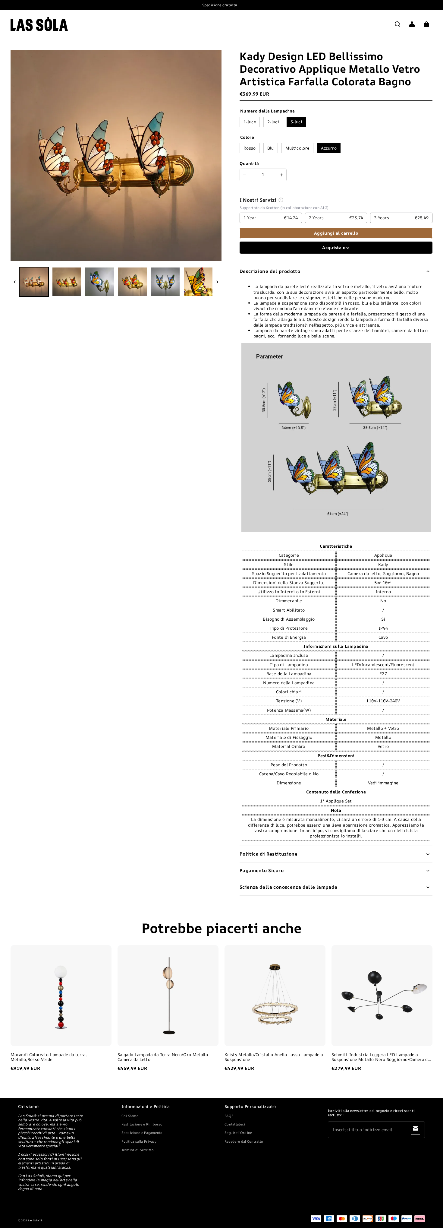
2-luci (273, 122)
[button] (397, 24)
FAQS (229, 1115)
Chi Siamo (130, 1115)
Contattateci (235, 1124)
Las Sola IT (35, 1220)
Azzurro (329, 148)
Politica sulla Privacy (139, 1141)
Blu (270, 148)
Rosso (249, 148)
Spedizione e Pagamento (142, 1132)
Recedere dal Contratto (244, 1141)
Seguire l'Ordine (238, 1132)
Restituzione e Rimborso (141, 1124)
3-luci (296, 122)
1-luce (249, 122)
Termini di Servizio (137, 1149)
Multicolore (297, 148)
